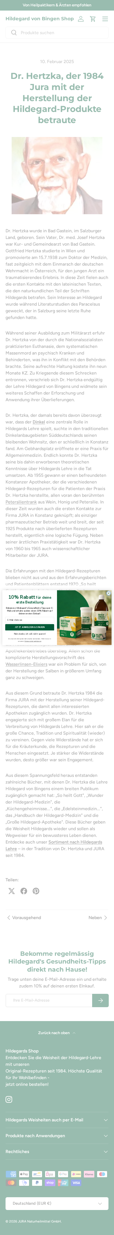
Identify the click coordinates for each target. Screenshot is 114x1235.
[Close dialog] (109, 593)
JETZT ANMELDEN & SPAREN (30, 627)
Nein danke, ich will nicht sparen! (30, 633)
